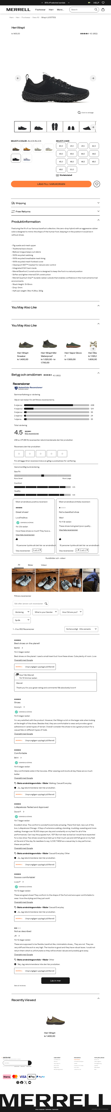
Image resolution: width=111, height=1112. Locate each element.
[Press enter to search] (96, 9)
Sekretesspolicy (42, 1109)
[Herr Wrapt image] (55, 1017)
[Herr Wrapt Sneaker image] (26, 342)
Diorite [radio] (49, 148)
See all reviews (20, 986)
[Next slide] (68, 2)
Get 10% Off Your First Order (55, 3)
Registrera (56, 1067)
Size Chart (76, 1067)
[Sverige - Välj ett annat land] (89, 3)
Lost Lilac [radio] (27, 158)
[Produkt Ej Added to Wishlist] (97, 184)
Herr (51, 9)
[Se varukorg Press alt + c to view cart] (103, 9)
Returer (56, 1061)
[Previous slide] (42, 2)
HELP (96, 2)
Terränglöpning (97, 1063)
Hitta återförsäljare (78, 1061)
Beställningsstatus (58, 1069)
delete (75, 1063)
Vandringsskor (97, 1061)
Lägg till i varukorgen (51, 184)
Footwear (40, 9)
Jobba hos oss (77, 1069)
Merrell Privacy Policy (28, 1066)
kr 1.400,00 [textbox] (16, 34)
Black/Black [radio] (16, 158)
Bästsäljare (97, 1067)
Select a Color (26, 141)
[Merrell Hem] (18, 9)
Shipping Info (57, 1063)
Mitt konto (56, 1065)
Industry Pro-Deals (78, 1065)
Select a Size (62, 141)
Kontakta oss (57, 1059)
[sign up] (30, 1063)
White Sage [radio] (38, 148)
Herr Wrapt (49, 1033)
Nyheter (96, 1065)
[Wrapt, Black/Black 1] (55, 78)
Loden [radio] (16, 148)
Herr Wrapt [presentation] (18, 27)
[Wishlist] (103, 2)
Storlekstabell (66, 175)
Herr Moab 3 (94, 353)
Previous (18, 78)
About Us (96, 1059)
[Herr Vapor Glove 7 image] (73, 342)
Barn (95, 1069)
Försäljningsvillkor (22, 1066)
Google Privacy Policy (16, 1066)
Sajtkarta (37, 1109)
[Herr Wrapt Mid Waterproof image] (50, 342)
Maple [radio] (27, 148)
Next (93, 78)
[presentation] (55, 1036)
